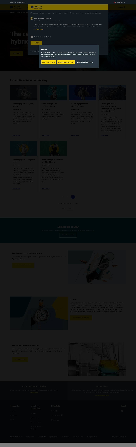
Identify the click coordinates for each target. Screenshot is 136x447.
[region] (69, 56)
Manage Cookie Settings (85, 62)
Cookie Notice (50, 57)
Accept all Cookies (48, 62)
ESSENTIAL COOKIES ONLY (66, 62)
